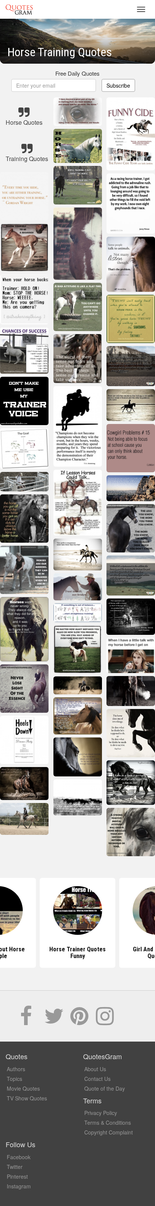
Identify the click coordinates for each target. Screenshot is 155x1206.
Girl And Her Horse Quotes (77, 953)
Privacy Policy (100, 1112)
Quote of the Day (104, 1088)
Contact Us (97, 1078)
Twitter (15, 1166)
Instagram (19, 1186)
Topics (14, 1078)
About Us (95, 1069)
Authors (16, 1069)
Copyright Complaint (108, 1132)
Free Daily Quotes (77, 73)
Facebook (18, 1157)
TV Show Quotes (27, 1098)
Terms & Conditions (107, 1122)
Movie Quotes (23, 1088)
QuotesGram (19, 9)
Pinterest (17, 1176)
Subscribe (118, 85)
